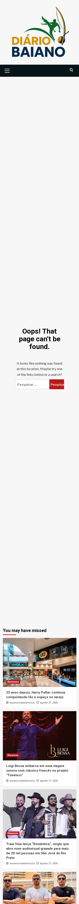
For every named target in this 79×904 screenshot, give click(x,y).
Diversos (12, 755)
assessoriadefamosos (22, 702)
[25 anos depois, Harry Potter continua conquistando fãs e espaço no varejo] (39, 662)
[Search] (71, 70)
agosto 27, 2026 (49, 702)
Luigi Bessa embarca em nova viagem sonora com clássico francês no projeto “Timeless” (37, 770)
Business (13, 681)
